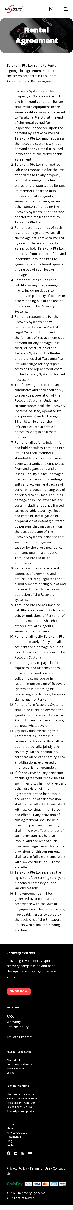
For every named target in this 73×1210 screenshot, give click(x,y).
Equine (10, 1072)
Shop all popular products (22, 1111)
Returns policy (18, 1027)
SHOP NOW (18, 991)
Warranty (14, 1022)
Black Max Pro (15, 1060)
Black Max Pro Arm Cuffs (21, 1102)
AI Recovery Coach (17, 1132)
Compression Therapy (19, 1064)
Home (10, 1124)
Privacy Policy (17, 1168)
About (10, 1128)
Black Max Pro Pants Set (21, 1094)
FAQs (10, 1016)
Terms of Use (40, 1168)
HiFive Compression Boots (22, 1098)
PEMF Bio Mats (15, 1068)
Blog (9, 1141)
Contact (11, 1145)
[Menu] (66, 9)
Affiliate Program (20, 1037)
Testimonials (14, 1136)
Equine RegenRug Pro (19, 1106)
